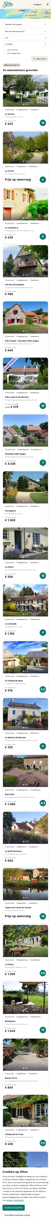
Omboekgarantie (14, 53)
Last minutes (12, 50)
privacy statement (15, 1200)
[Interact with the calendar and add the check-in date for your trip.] (4, 24)
